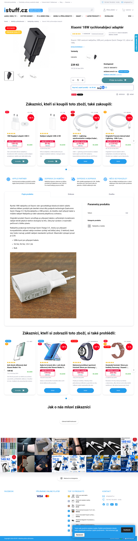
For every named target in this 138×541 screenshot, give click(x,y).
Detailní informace (77, 47)
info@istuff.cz (110, 496)
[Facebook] (103, 504)
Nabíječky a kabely (98, 226)
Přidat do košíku (116, 80)
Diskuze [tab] (71, 194)
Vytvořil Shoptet (114, 538)
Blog (61, 2)
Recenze (67, 2)
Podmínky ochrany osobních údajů (29, 2)
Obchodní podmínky (10, 2)
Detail (85, 161)
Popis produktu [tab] (27, 194)
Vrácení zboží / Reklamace (49, 2)
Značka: (113, 34)
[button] (66, 169)
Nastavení (79, 535)
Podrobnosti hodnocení (97, 33)
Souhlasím (127, 530)
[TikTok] (116, 504)
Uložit (74, 94)
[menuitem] (11, 16)
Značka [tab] (111, 194)
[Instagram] (107, 504)
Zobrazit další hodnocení (69, 421)
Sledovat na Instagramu (71, 478)
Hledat (92, 10)
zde (117, 530)
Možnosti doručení (113, 74)
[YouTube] (112, 504)
